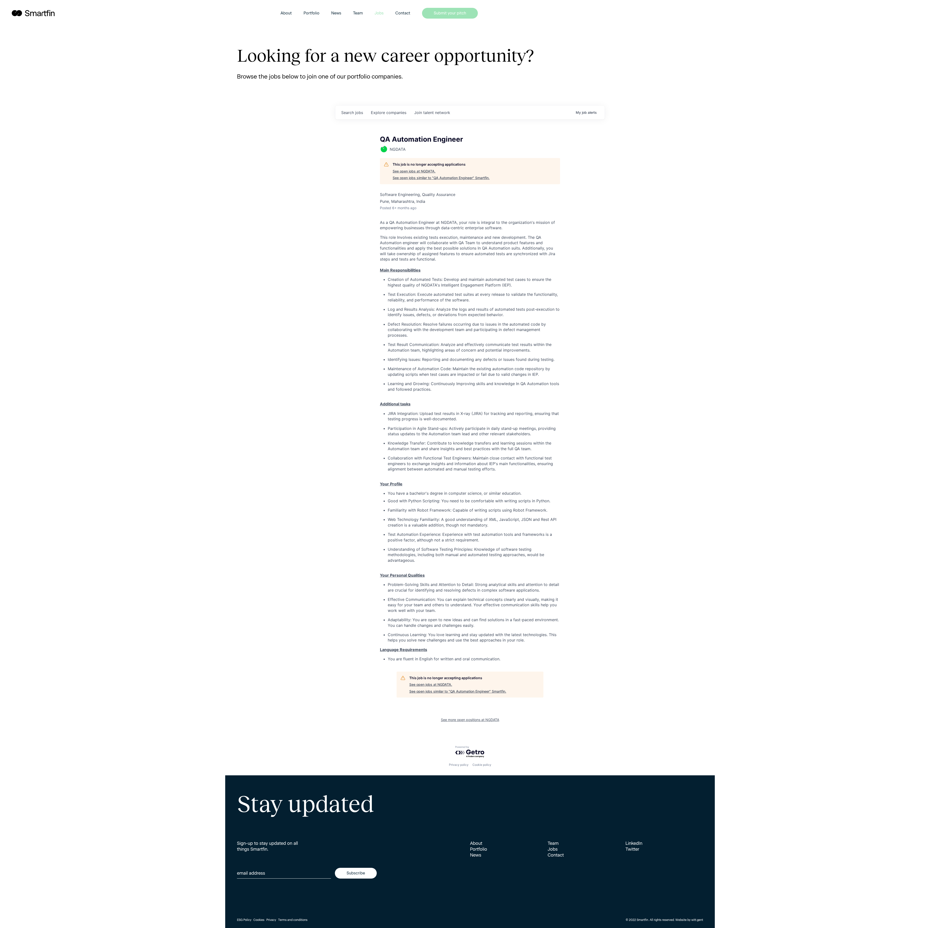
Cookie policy (481, 765)
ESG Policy (244, 920)
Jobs (379, 13)
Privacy (271, 920)
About (286, 13)
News (336, 13)
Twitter (632, 849)
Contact (402, 13)
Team (358, 13)
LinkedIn (633, 843)
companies (388, 112)
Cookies (258, 920)
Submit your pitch (450, 13)
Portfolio (311, 13)
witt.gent (697, 920)
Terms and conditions (292, 920)
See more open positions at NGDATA (470, 720)
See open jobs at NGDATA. (414, 171)
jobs (352, 112)
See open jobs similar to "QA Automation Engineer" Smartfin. (441, 178)
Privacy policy (459, 765)
